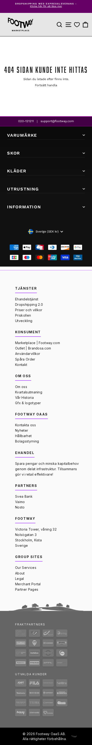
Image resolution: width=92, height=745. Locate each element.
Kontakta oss (25, 425)
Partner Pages (26, 589)
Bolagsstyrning (27, 441)
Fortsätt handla (46, 85)
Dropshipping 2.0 (29, 305)
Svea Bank (24, 496)
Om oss (21, 387)
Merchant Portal (28, 584)
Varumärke (22, 135)
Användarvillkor (27, 354)
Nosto (20, 507)
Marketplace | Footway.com (37, 343)
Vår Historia (24, 398)
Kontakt (21, 365)
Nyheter (21, 430)
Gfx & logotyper (28, 403)
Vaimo (20, 502)
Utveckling (23, 321)
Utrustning (23, 188)
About (20, 573)
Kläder (16, 170)
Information (24, 206)
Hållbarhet (23, 436)
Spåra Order (25, 359)
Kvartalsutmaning (28, 392)
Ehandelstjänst (26, 299)
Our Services (25, 568)
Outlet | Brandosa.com (33, 348)
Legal (19, 579)
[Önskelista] (77, 24)
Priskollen (23, 315)
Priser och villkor (28, 310)
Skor (13, 153)
